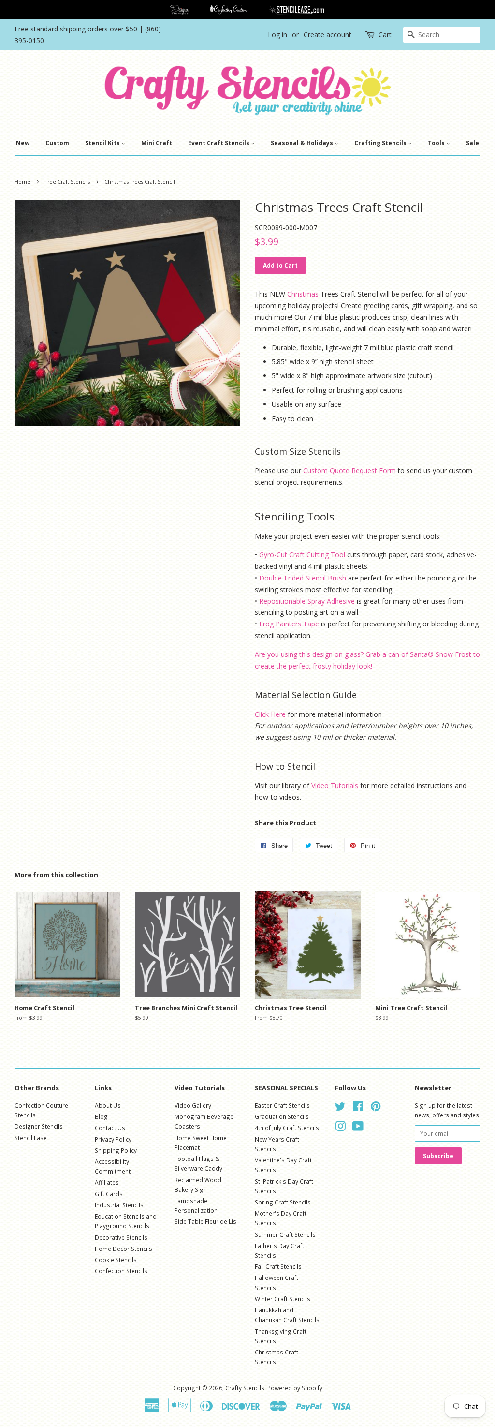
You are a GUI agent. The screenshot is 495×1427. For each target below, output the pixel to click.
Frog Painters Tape (289, 623)
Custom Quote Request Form (349, 470)
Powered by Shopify (294, 1388)
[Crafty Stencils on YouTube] (358, 1128)
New (22, 143)
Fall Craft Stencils (278, 1266)
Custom (57, 143)
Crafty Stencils (244, 1388)
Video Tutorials (334, 785)
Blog (101, 1116)
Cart (385, 34)
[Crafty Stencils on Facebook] (358, 1108)
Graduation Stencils (282, 1116)
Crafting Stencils (381, 143)
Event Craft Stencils (219, 143)
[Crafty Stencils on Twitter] (340, 1108)
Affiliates (107, 1182)
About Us (108, 1105)
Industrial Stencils (119, 1205)
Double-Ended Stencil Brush (302, 577)
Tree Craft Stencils (67, 181)
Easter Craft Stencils (282, 1105)
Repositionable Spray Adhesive (307, 601)
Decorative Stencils (121, 1237)
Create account (327, 34)
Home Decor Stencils (123, 1248)
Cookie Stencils (116, 1259)
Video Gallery (193, 1105)
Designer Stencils (39, 1126)
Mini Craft (156, 143)
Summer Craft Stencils (285, 1234)
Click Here (270, 714)
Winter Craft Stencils (282, 1299)
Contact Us (110, 1127)
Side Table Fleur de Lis (205, 1221)
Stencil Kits (103, 143)
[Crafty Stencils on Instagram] (340, 1128)
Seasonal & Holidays (303, 143)
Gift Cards (109, 1194)
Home (22, 181)
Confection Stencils (121, 1271)
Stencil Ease (31, 1138)
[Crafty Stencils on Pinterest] (375, 1108)
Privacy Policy (113, 1139)
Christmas (303, 293)
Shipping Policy (116, 1150)
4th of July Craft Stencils (287, 1127)
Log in (277, 34)
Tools (437, 143)
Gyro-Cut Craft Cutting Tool (302, 554)
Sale (472, 143)
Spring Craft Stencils (283, 1202)
